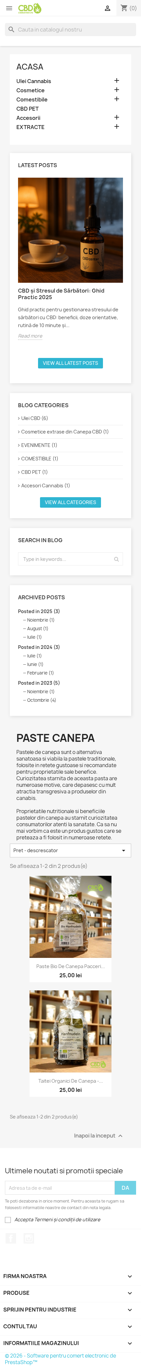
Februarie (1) (40, 673)
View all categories (70, 502)
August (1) (38, 628)
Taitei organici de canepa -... (70, 1081)
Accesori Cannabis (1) (45, 485)
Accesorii (28, 118)
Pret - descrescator (70, 850)
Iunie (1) (35, 664)
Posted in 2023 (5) (39, 683)
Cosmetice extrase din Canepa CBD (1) (65, 432)
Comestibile (32, 99)
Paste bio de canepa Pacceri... (70, 966)
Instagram (29, 1238)
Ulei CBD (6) (34, 418)
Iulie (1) (34, 637)
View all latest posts (70, 363)
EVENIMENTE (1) (39, 445)
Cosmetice (30, 90)
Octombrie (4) (41, 700)
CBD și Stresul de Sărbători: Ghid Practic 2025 (61, 294)
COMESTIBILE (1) (39, 458)
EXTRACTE (30, 127)
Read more (30, 336)
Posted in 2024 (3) (39, 647)
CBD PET (27, 108)
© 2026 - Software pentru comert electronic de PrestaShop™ (60, 1359)
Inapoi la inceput (99, 1136)
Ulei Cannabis (33, 81)
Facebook (11, 1238)
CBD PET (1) (34, 472)
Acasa (29, 66)
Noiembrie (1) (41, 620)
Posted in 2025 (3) (39, 611)
